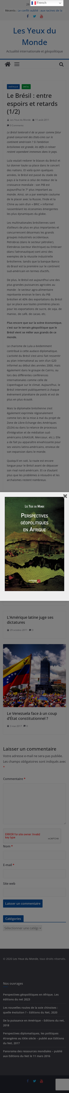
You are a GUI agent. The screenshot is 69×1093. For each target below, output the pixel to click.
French (41, 2)
